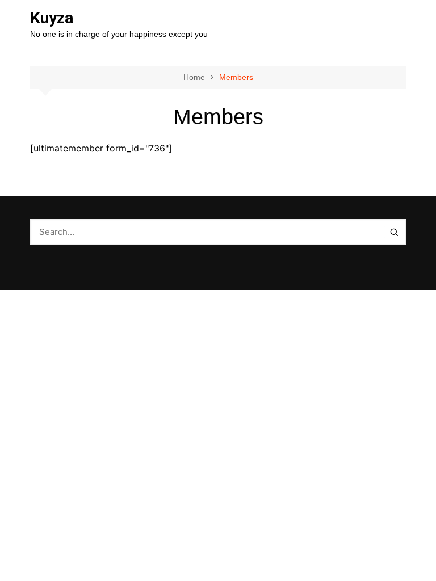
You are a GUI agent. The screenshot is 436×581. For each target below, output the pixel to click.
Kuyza (51, 18)
